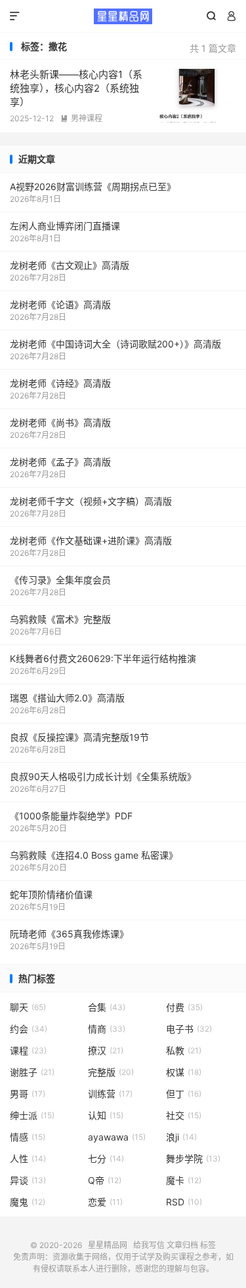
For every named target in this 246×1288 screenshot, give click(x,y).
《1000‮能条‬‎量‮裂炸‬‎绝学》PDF (71, 815)
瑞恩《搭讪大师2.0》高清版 (67, 697)
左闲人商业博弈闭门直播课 (65, 225)
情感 (27, 1136)
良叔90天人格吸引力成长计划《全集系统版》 (103, 776)
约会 (28, 1028)
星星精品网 (123, 16)
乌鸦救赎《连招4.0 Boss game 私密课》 (94, 855)
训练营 (110, 1093)
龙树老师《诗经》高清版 (60, 383)
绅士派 (32, 1115)
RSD (184, 1201)
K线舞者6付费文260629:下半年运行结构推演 (103, 658)
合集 (106, 1007)
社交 (183, 1115)
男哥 (27, 1093)
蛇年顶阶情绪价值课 (51, 894)
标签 (208, 1245)
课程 (28, 1050)
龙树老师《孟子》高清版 (60, 461)
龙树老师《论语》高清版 (60, 304)
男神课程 (81, 118)
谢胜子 (32, 1072)
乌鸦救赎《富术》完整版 (60, 619)
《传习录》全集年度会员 (60, 579)
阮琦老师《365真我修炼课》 (69, 933)
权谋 (183, 1072)
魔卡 (183, 1180)
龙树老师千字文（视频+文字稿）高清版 (91, 501)
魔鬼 (27, 1201)
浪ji (181, 1136)
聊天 (28, 1007)
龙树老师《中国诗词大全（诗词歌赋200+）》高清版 (115, 343)
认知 (105, 1115)
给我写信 (149, 1245)
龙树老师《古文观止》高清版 (69, 265)
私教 (183, 1050)
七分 (106, 1158)
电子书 (189, 1028)
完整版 (111, 1072)
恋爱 (105, 1201)
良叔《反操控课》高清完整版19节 (79, 737)
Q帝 (104, 1180)
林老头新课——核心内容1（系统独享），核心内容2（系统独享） (76, 88)
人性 (28, 1158)
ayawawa (117, 1136)
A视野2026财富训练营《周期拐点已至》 (93, 186)
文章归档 (182, 1245)
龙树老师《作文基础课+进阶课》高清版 (91, 540)
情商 (106, 1028)
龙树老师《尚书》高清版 (60, 422)
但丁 (183, 1093)
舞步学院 (193, 1158)
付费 (184, 1007)
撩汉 (105, 1050)
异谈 (28, 1180)
